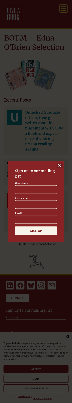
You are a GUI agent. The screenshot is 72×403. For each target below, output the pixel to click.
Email (18, 213)
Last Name (21, 198)
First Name (21, 183)
